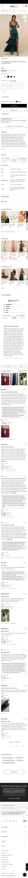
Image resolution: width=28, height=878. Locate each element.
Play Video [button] (5, 58)
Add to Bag (14, 105)
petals (18, 181)
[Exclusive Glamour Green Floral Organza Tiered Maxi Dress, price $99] (5, 275)
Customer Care (5, 836)
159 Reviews (23, 158)
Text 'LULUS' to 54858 (14, 798)
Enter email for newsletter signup (8, 808)
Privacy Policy (8, 791)
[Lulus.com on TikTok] (16, 821)
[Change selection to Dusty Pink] (14, 77)
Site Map (3, 868)
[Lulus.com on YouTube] (13, 821)
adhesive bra (13, 181)
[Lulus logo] (14, 6)
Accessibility (4, 866)
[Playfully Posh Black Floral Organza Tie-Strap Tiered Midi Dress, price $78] (13, 275)
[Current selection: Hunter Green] (8, 77)
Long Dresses (20, 760)
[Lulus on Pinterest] (5, 821)
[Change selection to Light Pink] (5, 77)
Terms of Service (19, 790)
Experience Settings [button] (5, 862)
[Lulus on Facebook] (8, 821)
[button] (24, 16)
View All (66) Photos (22, 370)
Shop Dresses (4, 827)
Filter (21, 366)
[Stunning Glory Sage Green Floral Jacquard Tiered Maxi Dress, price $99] (5, 247)
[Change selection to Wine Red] (11, 77)
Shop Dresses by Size (7, 757)
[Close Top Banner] (26, 2)
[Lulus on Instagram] (2, 821)
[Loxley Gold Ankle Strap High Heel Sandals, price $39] (5, 217)
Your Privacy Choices (5, 864)
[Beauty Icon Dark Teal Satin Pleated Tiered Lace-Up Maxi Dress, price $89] (22, 275)
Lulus (2, 64)
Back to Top (14, 771)
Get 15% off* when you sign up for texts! (14, 786)
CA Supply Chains (5, 857)
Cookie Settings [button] (4, 859)
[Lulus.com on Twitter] (10, 821)
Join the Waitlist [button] (12, 80)
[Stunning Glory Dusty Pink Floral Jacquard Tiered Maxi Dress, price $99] (13, 247)
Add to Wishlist (5, 113)
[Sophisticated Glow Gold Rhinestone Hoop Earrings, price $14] (13, 217)
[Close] (27, 864)
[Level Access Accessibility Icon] (24, 821)
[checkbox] (14, 304)
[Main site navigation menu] (2, 6)
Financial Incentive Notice (16, 791)
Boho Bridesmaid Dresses (8, 762)
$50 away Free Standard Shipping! (14, 126)
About (2, 846)
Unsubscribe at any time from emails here (14, 813)
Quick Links (4, 831)
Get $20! (26, 868)
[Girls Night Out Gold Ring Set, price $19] (22, 217)
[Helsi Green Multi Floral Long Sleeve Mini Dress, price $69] (22, 247)
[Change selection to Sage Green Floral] (2, 77)
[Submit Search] (25, 10)
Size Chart (5, 165)
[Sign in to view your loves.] (23, 6)
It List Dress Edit (19, 757)
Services (3, 841)
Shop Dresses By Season (8, 760)
